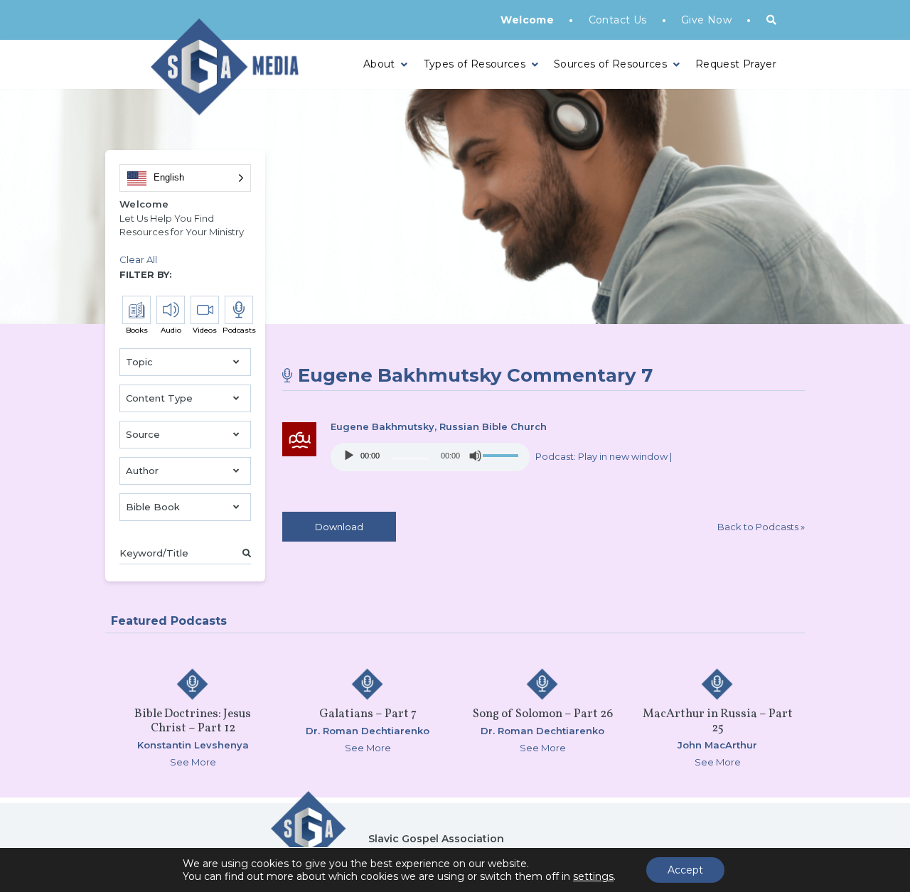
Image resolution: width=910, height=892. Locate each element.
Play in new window (623, 456)
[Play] (349, 455)
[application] (430, 457)
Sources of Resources (610, 64)
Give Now (706, 20)
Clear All (138, 259)
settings (593, 876)
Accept (685, 870)
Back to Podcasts (761, 526)
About (379, 64)
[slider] (503, 455)
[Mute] (475, 455)
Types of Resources (474, 64)
